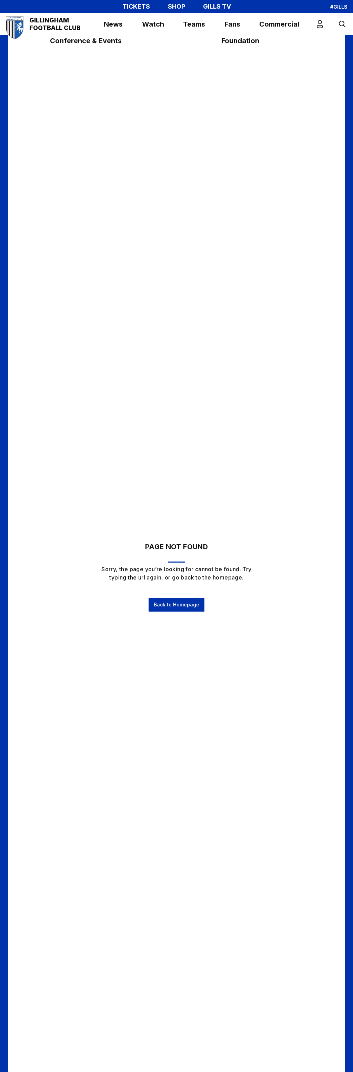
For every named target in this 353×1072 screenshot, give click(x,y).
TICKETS (136, 6)
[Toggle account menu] (320, 24)
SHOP (176, 6)
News (113, 24)
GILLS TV (217, 6)
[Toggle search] (342, 24)
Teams (194, 24)
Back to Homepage (176, 604)
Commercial (279, 24)
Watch (153, 24)
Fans (232, 24)
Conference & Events (86, 41)
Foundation (240, 41)
